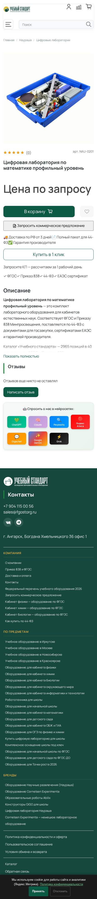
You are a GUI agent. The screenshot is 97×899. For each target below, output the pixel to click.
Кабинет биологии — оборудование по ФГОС (36, 614)
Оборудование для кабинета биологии (32, 680)
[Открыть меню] (8, 24)
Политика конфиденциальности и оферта (36, 837)
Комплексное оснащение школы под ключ (34, 745)
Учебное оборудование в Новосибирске (33, 654)
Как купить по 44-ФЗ (19, 621)
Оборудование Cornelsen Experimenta (32, 791)
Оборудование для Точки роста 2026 (31, 764)
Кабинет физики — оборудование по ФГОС (34, 602)
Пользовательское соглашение (29, 844)
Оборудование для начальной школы (31, 706)
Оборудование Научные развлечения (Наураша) (39, 785)
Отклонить (60, 891)
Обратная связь (17, 871)
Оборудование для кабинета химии (30, 674)
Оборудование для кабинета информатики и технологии (44, 693)
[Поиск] (89, 24)
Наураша (25, 40)
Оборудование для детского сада (29, 719)
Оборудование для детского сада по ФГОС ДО (37, 758)
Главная (8, 40)
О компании (13, 563)
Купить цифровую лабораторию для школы (35, 739)
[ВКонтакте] (7, 522)
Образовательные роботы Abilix (28, 798)
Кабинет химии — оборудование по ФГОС (34, 608)
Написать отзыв (21, 392)
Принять (38, 891)
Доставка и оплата (18, 576)
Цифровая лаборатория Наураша (28, 811)
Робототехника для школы (23, 700)
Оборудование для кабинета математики (34, 713)
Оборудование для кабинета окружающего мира (39, 687)
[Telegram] (18, 522)
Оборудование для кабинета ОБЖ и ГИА (33, 725)
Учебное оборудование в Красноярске (32, 661)
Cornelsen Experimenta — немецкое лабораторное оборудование (41, 820)
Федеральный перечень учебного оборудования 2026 (43, 589)
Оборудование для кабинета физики (30, 667)
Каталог (11, 864)
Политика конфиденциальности (61, 884)
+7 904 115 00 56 (18, 506)
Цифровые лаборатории (53, 40)
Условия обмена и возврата (26, 852)
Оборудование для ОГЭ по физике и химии (34, 732)
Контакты (11, 582)
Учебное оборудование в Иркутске (30, 642)
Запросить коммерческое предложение (50, 225)
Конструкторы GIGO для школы (26, 804)
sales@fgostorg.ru (19, 512)
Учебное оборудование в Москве (29, 648)
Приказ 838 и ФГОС (18, 569)
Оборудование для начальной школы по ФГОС (37, 751)
